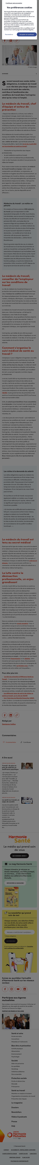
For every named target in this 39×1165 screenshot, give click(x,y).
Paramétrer (9, 34)
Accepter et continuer (27, 34)
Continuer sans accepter (14, 3)
